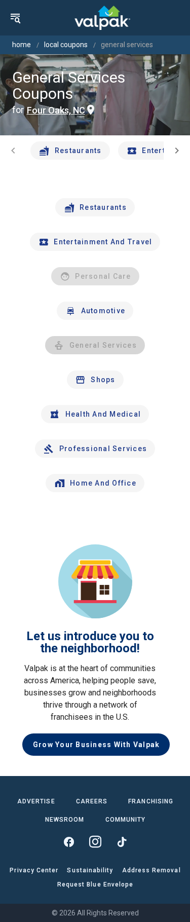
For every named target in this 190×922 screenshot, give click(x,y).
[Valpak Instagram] (95, 842)
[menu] (15, 18)
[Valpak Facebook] (69, 842)
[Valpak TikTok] (121, 842)
